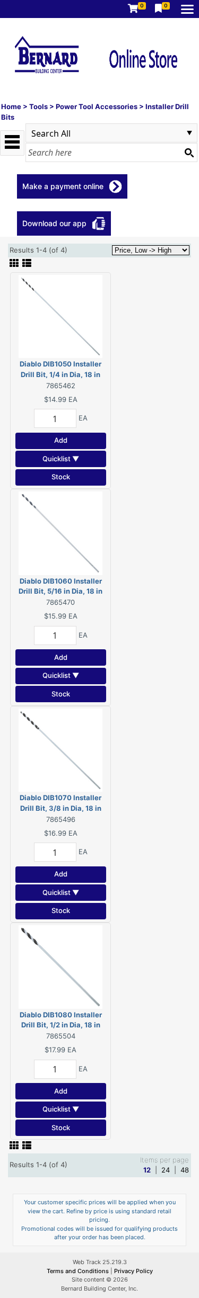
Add (60, 440)
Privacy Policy (133, 1271)
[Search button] (188, 152)
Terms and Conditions (78, 1271)
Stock (60, 476)
